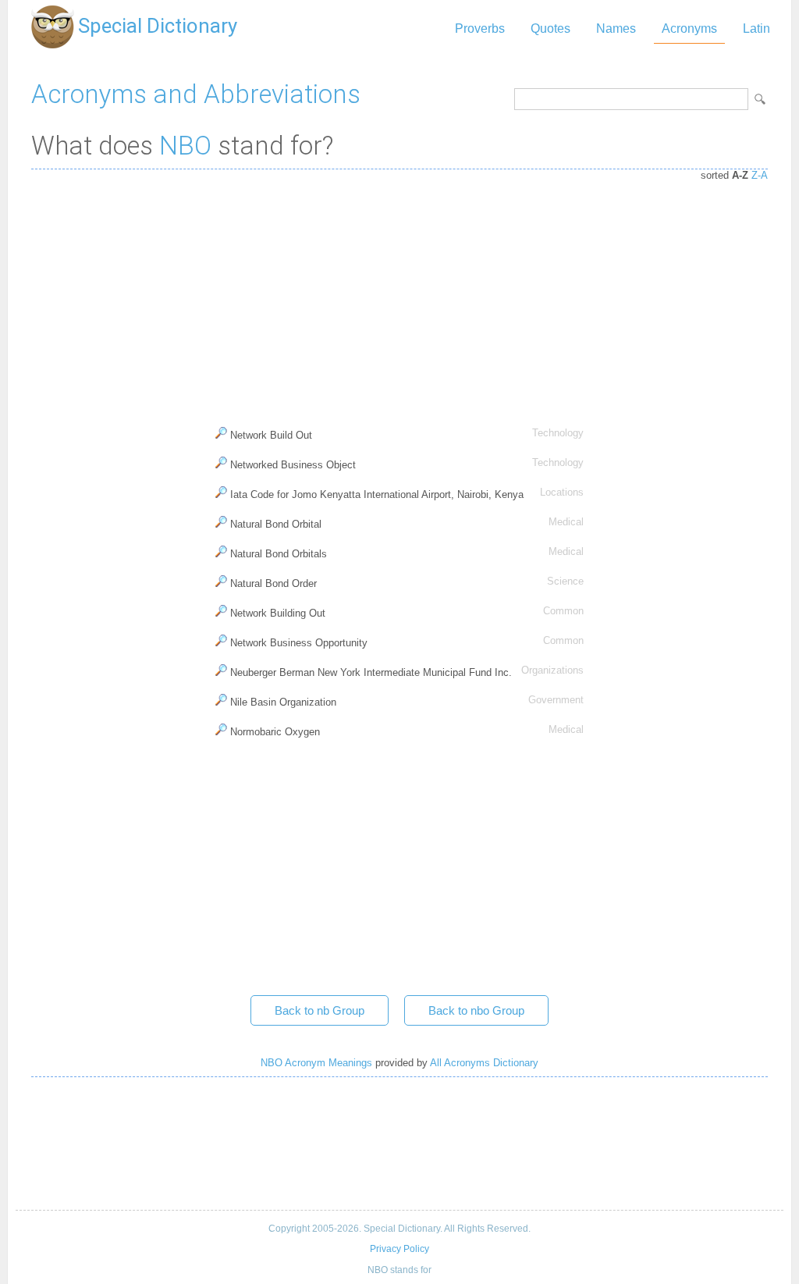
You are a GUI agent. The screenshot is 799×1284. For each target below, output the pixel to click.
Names (616, 28)
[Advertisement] (399, 294)
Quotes (550, 28)
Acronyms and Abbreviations (195, 94)
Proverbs (480, 28)
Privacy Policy (399, 1248)
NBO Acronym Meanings (316, 1063)
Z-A (759, 175)
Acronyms (689, 28)
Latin (756, 28)
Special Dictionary (157, 25)
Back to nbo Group (476, 1010)
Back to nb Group (319, 1010)
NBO (185, 145)
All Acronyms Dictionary (484, 1063)
